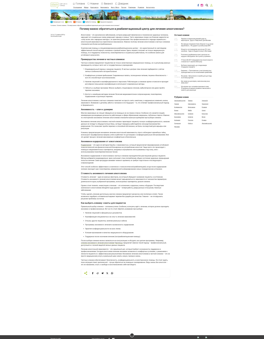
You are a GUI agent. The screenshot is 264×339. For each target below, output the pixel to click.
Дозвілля (141, 7)
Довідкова (132, 7)
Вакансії (108, 3)
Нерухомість (104, 7)
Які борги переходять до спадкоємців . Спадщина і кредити (194, 66)
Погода (123, 7)
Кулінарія (177, 120)
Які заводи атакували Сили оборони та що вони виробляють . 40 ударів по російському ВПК (197, 45)
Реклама (177, 126)
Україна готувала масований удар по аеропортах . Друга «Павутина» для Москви (196, 39)
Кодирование (86, 145)
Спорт (204, 110)
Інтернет (190, 113)
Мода (203, 117)
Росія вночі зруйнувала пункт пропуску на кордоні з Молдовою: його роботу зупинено (196, 55)
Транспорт (205, 104)
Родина (204, 120)
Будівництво (178, 107)
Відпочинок (191, 107)
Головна (80, 3)
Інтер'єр (190, 117)
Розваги (204, 107)
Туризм (176, 104)
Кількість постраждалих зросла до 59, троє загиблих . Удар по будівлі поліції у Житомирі (196, 50)
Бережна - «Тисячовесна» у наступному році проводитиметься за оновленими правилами (196, 71)
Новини (94, 3)
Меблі (190, 110)
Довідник (123, 3)
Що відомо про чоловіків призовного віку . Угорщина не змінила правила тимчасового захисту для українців (196, 88)
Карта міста (94, 7)
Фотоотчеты (150, 7)
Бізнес (176, 110)
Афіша (86, 7)
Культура (205, 113)
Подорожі (177, 123)
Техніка (190, 100)
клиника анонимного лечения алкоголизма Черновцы (102, 243)
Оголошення (77, 7)
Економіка (177, 117)
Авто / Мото (115, 7)
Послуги (190, 120)
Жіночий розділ (179, 113)
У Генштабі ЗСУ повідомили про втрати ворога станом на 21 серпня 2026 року (197, 60)
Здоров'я (205, 100)
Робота (190, 123)
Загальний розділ (179, 100)
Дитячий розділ (207, 123)
